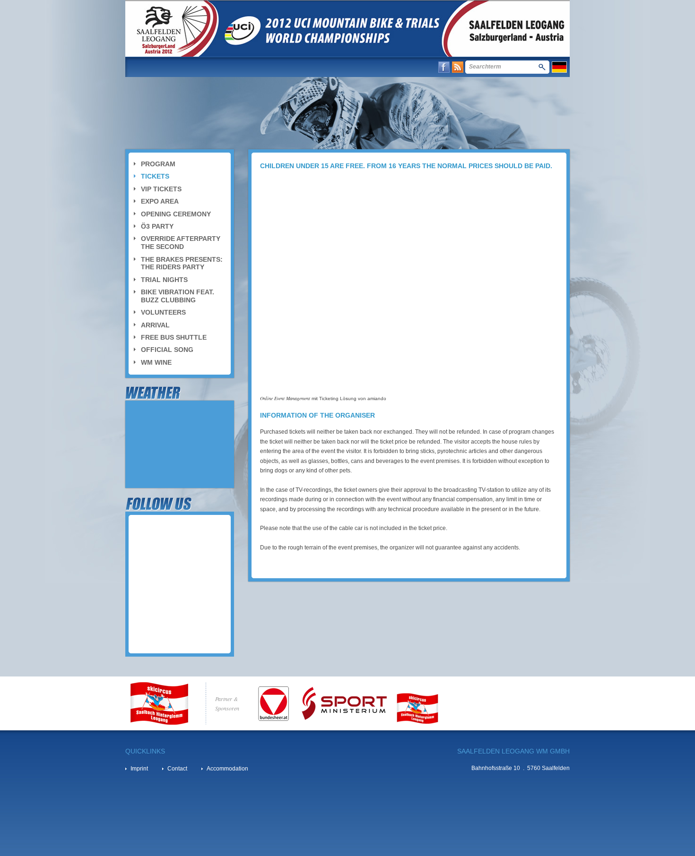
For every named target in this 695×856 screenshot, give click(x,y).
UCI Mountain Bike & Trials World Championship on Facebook (444, 67)
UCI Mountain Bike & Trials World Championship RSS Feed (457, 67)
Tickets (155, 176)
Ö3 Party (157, 226)
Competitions (201, 66)
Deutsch (559, 67)
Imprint (139, 768)
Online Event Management (285, 398)
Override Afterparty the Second (180, 242)
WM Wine (156, 362)
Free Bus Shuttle (174, 337)
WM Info (151, 66)
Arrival (155, 325)
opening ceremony (176, 214)
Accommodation (227, 768)
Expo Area (160, 201)
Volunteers (163, 312)
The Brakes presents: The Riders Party (182, 263)
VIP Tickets (161, 189)
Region (249, 66)
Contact (405, 66)
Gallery (286, 66)
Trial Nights (164, 279)
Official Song (167, 349)
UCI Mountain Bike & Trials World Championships (347, 28)
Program (158, 164)
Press (321, 66)
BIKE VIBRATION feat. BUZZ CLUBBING (177, 296)
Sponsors (360, 66)
